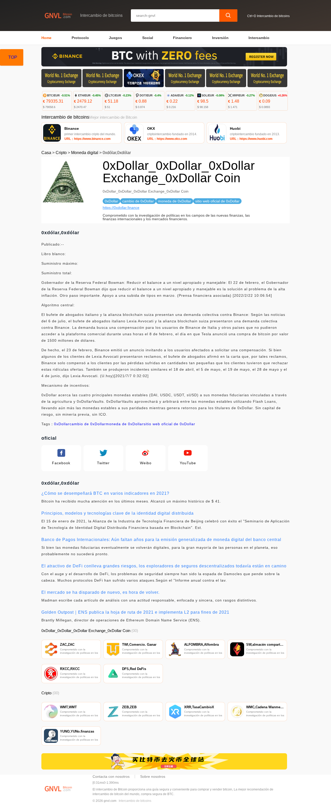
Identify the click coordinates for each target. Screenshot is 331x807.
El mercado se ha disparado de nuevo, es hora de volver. (100, 592)
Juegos (115, 38)
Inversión (220, 38)
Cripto (61, 152)
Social (147, 38)
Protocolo (80, 38)
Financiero (182, 38)
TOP (12, 57)
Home (46, 38)
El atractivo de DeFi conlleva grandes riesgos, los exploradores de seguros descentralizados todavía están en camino (164, 566)
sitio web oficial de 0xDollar (169, 424)
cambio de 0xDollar (88, 424)
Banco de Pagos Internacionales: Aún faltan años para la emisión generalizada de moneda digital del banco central (161, 539)
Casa (46, 152)
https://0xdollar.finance (121, 207)
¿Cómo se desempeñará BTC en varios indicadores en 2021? (105, 493)
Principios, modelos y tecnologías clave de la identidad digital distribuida (117, 513)
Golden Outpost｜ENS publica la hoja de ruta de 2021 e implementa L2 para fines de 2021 (135, 612)
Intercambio (259, 38)
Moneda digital (84, 152)
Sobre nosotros (152, 776)
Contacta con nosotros (111, 776)
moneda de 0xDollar (125, 424)
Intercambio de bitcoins (135, 801)
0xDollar (62, 424)
